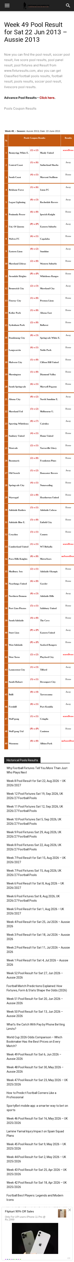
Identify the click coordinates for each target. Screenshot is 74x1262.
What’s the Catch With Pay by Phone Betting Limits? (36, 1026)
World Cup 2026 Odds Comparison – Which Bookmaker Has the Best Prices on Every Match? (34, 1042)
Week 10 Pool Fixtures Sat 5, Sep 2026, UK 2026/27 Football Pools (34, 821)
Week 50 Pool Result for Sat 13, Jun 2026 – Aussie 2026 (35, 1014)
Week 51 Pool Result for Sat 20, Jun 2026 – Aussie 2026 (35, 1001)
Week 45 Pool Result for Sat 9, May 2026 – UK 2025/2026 (36, 1146)
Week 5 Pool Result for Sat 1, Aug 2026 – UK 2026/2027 (35, 911)
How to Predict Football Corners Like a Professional (31, 1095)
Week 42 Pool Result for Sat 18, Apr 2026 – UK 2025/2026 (37, 1185)
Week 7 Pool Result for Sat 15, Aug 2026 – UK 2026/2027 (36, 860)
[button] (68, 5)
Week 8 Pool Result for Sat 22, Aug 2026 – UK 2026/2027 (36, 783)
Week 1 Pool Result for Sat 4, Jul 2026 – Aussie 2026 (37, 962)
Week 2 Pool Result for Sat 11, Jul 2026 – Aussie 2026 (38, 950)
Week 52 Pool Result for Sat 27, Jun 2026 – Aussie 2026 (35, 975)
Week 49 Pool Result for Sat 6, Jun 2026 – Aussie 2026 (34, 1056)
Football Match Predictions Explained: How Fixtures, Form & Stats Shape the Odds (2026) (37, 988)
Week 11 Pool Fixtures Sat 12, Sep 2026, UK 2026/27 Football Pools (35, 809)
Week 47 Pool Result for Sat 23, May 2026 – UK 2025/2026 (37, 1082)
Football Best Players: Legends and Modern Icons (35, 1197)
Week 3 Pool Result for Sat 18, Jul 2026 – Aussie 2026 (38, 937)
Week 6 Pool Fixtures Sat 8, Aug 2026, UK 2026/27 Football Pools (33, 898)
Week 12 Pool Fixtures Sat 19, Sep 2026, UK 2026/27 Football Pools (35, 796)
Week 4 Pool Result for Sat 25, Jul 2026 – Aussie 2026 (38, 924)
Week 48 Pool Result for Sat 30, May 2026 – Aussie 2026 (35, 1069)
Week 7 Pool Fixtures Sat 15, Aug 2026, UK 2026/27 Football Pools (34, 873)
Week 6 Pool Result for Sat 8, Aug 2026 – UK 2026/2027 (35, 885)
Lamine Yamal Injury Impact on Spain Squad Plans (35, 1133)
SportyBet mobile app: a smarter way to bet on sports (37, 1108)
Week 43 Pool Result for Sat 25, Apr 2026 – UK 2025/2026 (37, 1172)
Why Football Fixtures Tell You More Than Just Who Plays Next (37, 770)
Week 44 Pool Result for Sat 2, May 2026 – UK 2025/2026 (36, 1159)
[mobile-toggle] (7, 5)
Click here (46, 98)
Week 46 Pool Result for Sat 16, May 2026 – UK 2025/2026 (37, 1121)
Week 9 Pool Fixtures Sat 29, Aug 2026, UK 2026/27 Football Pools (34, 834)
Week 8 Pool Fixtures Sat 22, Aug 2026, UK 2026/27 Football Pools (34, 847)
